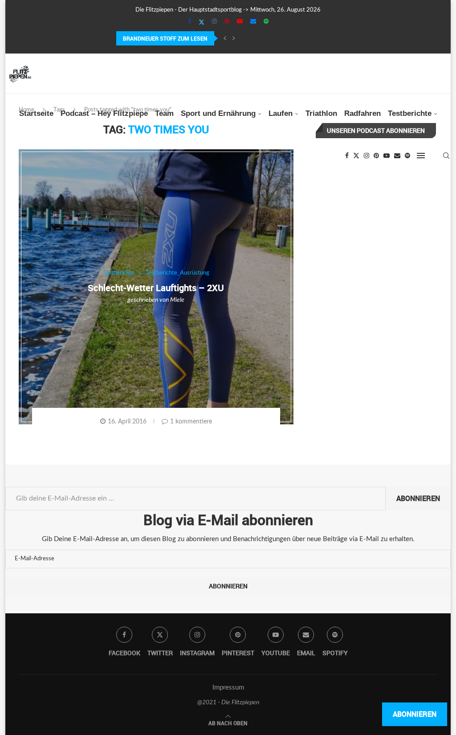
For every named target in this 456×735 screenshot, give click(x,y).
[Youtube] (240, 21)
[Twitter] (201, 22)
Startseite (36, 113)
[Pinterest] (226, 21)
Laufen (281, 113)
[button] (224, 38)
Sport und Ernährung (218, 113)
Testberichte (410, 113)
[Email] (253, 21)
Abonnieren (418, 498)
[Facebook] (189, 21)
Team (164, 113)
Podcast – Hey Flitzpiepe (104, 113)
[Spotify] (266, 21)
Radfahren (362, 113)
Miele (177, 300)
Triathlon (321, 113)
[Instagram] (214, 21)
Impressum (228, 687)
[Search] (446, 155)
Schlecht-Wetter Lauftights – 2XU (156, 288)
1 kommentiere (191, 422)
